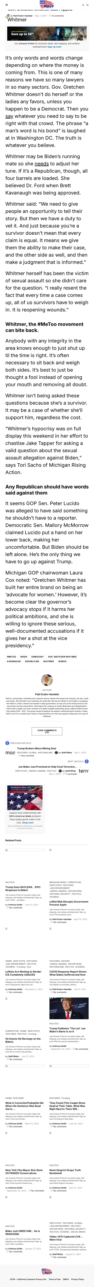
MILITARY (76, 1226)
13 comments (58, 16)
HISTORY (65, 961)
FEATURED (22, 752)
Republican (32, 661)
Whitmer (48, 661)
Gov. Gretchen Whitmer (62, 657)
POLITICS (51, 771)
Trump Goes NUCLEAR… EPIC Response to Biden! (23, 889)
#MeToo (11, 657)
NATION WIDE (75, 891)
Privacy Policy (77, 1279)
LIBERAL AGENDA (37, 771)
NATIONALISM (45, 752)
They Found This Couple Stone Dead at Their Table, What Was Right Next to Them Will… (67, 1105)
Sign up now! (54, 47)
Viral (29, 967)
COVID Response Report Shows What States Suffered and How (68, 973)
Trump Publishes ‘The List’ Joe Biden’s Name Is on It (67, 1030)
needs (42, 164)
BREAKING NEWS (57, 882)
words (62, 661)
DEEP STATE (21, 771)
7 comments (71, 774)
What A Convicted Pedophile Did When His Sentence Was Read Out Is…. (24, 1105)
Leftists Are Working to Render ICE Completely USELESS (23, 973)
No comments (15, 907)
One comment (27, 755)
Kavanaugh (14, 661)
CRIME (8, 961)
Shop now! (28, 822)
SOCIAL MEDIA (78, 1232)
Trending (21, 967)
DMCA (66, 1279)
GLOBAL (33, 752)
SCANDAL (54, 897)
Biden (23, 657)
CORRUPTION (74, 882)
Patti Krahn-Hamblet (47, 694)
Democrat (37, 657)
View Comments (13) (46, 731)
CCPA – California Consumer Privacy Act (28, 1279)
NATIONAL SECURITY (60, 894)
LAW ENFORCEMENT (60, 888)
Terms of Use (55, 1279)
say (9, 116)
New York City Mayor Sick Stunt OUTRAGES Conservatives (24, 1172)
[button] (6, 4)
